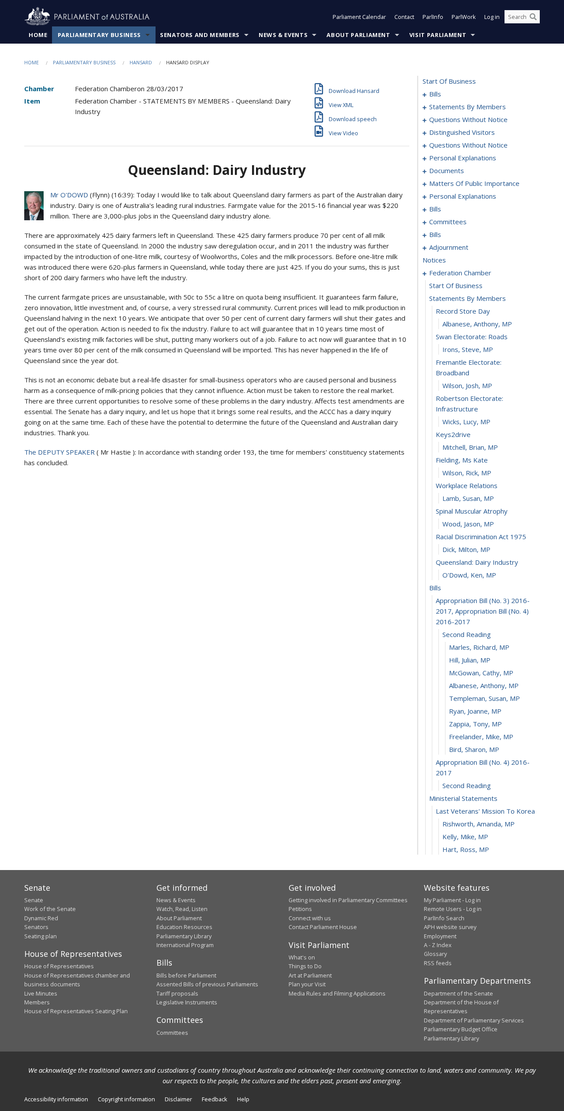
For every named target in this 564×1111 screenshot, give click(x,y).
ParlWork (464, 17)
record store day (463, 311)
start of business (449, 81)
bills (435, 93)
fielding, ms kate (462, 460)
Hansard (141, 62)
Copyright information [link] (126, 1099)
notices (434, 260)
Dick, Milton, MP (466, 549)
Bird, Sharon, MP (474, 749)
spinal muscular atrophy (472, 511)
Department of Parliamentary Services (474, 1020)
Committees (172, 1033)
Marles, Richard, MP (479, 647)
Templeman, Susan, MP (484, 698)
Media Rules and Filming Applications (337, 993)
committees (448, 221)
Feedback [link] (214, 1099)
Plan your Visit (307, 984)
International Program (185, 945)
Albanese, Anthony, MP (477, 323)
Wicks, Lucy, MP (466, 421)
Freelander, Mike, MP (481, 736)
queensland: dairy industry (477, 562)
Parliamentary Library (184, 936)
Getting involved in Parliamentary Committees (348, 900)
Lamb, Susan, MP (468, 498)
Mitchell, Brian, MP (470, 447)
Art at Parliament (310, 975)
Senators (36, 927)
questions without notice (468, 119)
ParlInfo (433, 17)
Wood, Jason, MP (468, 523)
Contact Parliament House (323, 927)
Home (38, 35)
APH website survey (450, 927)
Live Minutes (40, 993)
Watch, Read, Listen (182, 909)
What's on (302, 957)
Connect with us (310, 918)
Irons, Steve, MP (467, 349)
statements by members (467, 106)
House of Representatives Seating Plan (76, 1011)
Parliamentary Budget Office (460, 1029)
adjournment (448, 247)
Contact (404, 17)
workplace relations (466, 485)
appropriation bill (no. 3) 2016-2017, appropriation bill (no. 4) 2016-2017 (483, 611)
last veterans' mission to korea (485, 811)
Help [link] (243, 1099)
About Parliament (358, 35)
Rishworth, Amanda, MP (478, 823)
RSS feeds (438, 963)
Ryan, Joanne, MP (475, 711)
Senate (33, 900)
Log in (492, 17)
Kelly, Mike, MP (465, 836)
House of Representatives (59, 966)
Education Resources (184, 927)
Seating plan (40, 936)
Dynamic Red (41, 918)
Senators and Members (200, 35)
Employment (440, 936)
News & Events (283, 35)
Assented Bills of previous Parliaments (207, 984)
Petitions (300, 909)
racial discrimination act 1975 (481, 536)
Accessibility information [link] (56, 1099)
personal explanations (462, 157)
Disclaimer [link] (178, 1099)
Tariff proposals (177, 993)
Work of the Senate (50, 909)
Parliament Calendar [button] (359, 17)
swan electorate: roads (472, 336)
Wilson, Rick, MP (466, 472)
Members (37, 1002)
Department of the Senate (458, 993)
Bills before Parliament (186, 975)
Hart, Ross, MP (465, 849)
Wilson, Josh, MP (467, 385)
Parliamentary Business (99, 35)
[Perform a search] (533, 16)
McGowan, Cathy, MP (481, 672)
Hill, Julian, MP (469, 659)
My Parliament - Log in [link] (452, 900)
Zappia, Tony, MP (475, 723)
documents (446, 170)
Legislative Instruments (186, 1002)
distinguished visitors (462, 132)
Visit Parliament (437, 35)
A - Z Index (438, 945)
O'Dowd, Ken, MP (469, 574)
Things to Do (305, 966)
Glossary (435, 954)
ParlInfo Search (444, 918)
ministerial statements (463, 798)
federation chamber (460, 272)
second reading (466, 634)
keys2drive (453, 434)
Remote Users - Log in (453, 909)
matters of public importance (474, 183)
